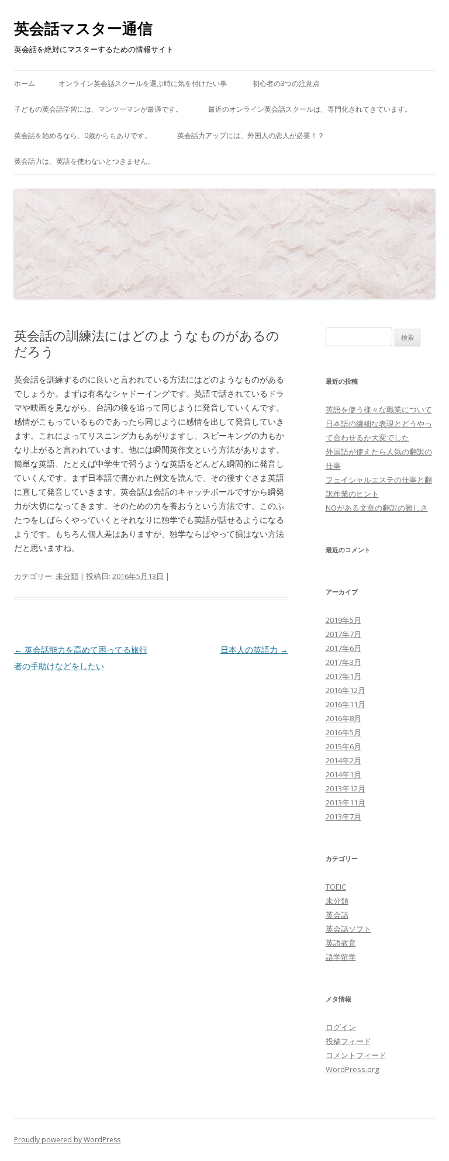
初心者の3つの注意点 (286, 83)
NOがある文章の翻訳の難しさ (377, 507)
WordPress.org (352, 1069)
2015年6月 (343, 746)
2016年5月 (343, 732)
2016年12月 (345, 690)
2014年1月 (343, 774)
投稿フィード (348, 1041)
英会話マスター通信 (83, 28)
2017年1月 (343, 676)
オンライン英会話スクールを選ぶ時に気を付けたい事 (142, 83)
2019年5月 (343, 620)
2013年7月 (343, 816)
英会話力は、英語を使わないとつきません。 (84, 161)
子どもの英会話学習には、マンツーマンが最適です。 (98, 109)
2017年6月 (343, 648)
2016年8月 (343, 718)
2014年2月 (343, 760)
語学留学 (341, 957)
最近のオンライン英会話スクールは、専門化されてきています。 (310, 109)
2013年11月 (345, 802)
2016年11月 (345, 704)
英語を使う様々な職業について (379, 409)
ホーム (24, 83)
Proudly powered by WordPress (67, 1140)
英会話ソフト (348, 929)
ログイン (341, 1027)
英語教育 (341, 943)
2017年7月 (343, 634)
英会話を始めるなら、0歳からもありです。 (82, 135)
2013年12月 (345, 788)
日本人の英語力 (254, 649)
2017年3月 (343, 662)
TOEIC (336, 886)
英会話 (337, 914)
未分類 (67, 576)
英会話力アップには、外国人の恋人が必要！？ (250, 135)
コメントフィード (356, 1055)
